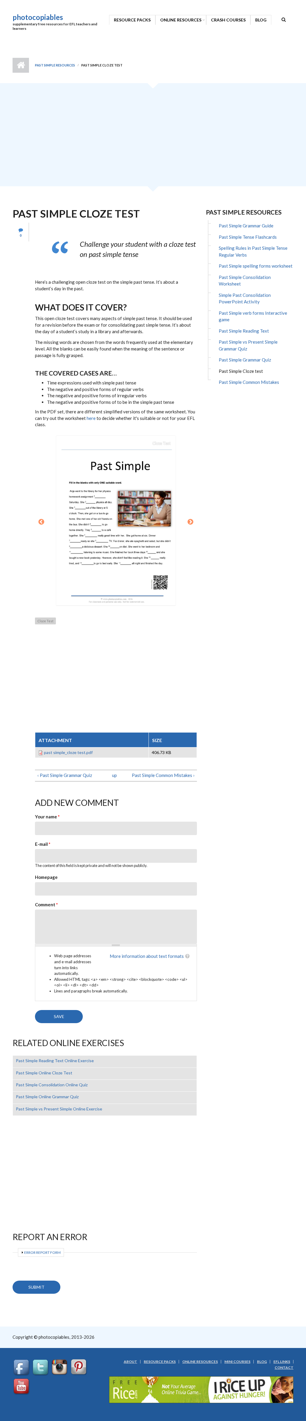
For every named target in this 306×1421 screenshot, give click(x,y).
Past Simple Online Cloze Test (44, 1072)
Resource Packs (132, 19)
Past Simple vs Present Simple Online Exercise (59, 1108)
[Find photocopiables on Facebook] (22, 1367)
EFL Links (281, 1361)
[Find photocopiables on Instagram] (60, 1367)
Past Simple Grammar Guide (246, 225)
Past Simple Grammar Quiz (245, 359)
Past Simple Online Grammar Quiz (47, 1096)
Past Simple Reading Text (244, 330)
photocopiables (38, 17)
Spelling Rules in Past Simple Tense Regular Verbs (253, 251)
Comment (46, 904)
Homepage (46, 877)
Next (190, 522)
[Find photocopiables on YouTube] (22, 1386)
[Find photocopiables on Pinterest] (79, 1367)
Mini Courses (237, 1361)
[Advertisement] (153, 137)
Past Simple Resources (55, 65)
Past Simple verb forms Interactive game (253, 316)
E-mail (43, 844)
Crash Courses (228, 19)
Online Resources (180, 19)
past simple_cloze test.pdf (68, 752)
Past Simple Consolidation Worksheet (245, 280)
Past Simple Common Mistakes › (163, 775)
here (91, 418)
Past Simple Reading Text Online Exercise (55, 1060)
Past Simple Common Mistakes (249, 382)
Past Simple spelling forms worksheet (256, 266)
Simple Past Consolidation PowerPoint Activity (245, 298)
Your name (47, 816)
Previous (41, 522)
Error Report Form (42, 1252)
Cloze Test (45, 621)
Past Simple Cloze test (241, 371)
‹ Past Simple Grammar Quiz (64, 775)
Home (21, 65)
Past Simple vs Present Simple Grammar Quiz (248, 345)
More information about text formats (147, 956)
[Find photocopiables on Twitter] (41, 1367)
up (114, 775)
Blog (261, 19)
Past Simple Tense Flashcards (248, 237)
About (130, 1361)
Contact (284, 1367)
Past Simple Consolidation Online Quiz (52, 1084)
